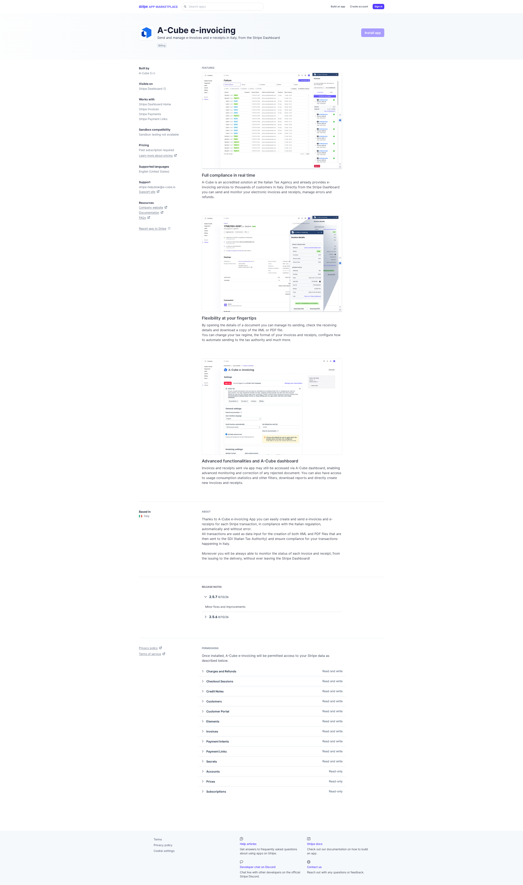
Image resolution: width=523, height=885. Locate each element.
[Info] (164, 88)
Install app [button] (373, 33)
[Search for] (184, 6)
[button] (272, 597)
